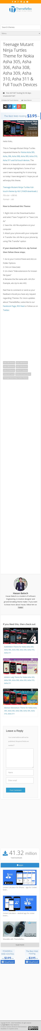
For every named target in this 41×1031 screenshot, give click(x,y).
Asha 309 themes (21, 366)
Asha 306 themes (21, 363)
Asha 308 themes (9, 366)
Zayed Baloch (5, 1025)
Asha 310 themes (9, 370)
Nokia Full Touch (9, 374)
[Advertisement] (21, 18)
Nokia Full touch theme (23, 374)
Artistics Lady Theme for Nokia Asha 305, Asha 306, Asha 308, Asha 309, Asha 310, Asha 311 (19, 680)
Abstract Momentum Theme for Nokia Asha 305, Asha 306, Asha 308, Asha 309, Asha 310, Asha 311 (20, 711)
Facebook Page (9, 306)
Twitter (6, 310)
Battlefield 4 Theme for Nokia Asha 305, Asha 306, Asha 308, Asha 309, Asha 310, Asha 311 (19, 650)
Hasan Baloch (27, 100)
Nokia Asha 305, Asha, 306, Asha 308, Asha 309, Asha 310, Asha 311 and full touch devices (20, 156)
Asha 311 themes (21, 370)
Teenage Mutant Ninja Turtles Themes (16, 378)
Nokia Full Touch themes (10, 100)
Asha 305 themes (9, 363)
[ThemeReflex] (20, 14)
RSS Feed (20, 306)
